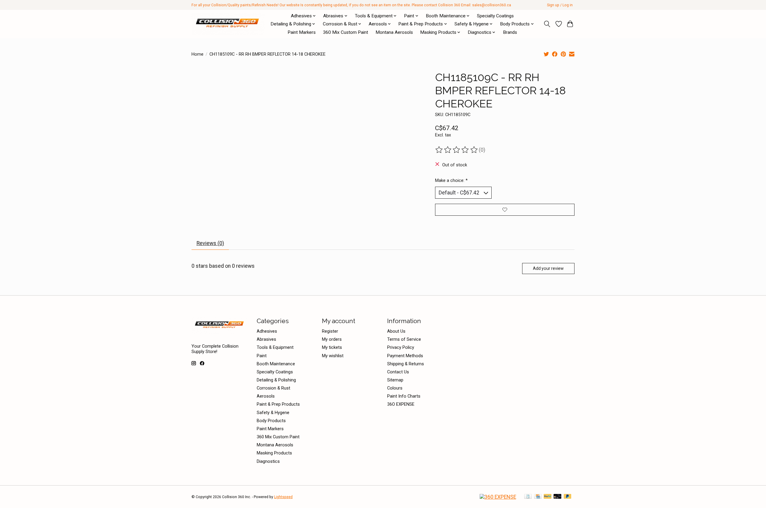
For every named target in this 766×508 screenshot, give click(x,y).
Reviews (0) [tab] (210, 243)
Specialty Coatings (495, 16)
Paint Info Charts (403, 396)
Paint (262, 355)
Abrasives (266, 339)
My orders (332, 339)
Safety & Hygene (273, 412)
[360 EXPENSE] (498, 497)
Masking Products (274, 453)
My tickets (332, 347)
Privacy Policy (400, 347)
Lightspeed (283, 497)
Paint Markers (302, 32)
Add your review (548, 268)
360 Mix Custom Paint (345, 32)
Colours (394, 388)
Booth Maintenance (276, 363)
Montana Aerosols (394, 32)
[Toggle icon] (547, 24)
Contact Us (398, 372)
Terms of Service (404, 339)
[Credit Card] (538, 497)
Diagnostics (268, 461)
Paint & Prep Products (278, 404)
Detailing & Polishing (276, 380)
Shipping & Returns (405, 363)
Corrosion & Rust (273, 388)
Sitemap (395, 380)
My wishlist (333, 355)
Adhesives (267, 331)
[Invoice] (528, 497)
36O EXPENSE (400, 404)
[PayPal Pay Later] (568, 497)
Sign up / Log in (560, 5)
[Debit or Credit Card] (557, 497)
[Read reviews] (457, 150)
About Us (396, 331)
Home (197, 54)
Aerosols (266, 396)
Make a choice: (451, 180)
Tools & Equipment (275, 347)
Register (330, 331)
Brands (510, 32)
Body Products (271, 420)
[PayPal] (547, 497)
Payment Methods (405, 355)
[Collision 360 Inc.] (228, 24)
